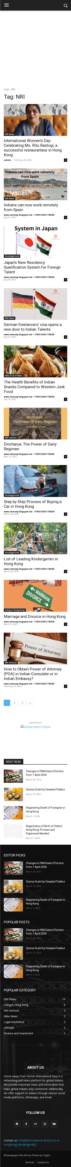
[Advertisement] (35, 48)
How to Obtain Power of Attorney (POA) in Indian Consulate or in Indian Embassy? (33, 674)
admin (7, 159)
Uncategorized (12, 256)
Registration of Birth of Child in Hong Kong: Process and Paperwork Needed (44, 830)
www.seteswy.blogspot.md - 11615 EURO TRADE (29, 214)
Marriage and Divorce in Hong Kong (35, 616)
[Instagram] (44, 1124)
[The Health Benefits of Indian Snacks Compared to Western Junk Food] (35, 361)
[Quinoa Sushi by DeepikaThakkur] (13, 794)
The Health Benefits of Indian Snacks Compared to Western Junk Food (34, 387)
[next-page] (30, 703)
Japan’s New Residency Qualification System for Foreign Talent (32, 267)
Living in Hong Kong (15, 610)
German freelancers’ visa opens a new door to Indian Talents (33, 327)
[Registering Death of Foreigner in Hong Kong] (13, 812)
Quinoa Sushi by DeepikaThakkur (45, 789)
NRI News (9, 134)
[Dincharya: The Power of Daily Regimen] (35, 424)
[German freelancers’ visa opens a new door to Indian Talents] (35, 304)
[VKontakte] (54, 1124)
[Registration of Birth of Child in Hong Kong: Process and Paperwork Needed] (13, 831)
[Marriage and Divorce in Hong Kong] (35, 596)
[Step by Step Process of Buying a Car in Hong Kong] (35, 481)
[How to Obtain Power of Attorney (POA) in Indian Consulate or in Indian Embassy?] (35, 649)
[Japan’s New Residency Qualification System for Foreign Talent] (35, 242)
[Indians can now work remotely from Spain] (35, 184)
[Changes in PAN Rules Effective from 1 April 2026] (13, 776)
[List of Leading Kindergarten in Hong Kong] (35, 538)
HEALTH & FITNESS (13, 375)
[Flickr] (35, 1124)
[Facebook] (26, 1124)
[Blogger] (17, 1124)
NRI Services (11, 437)
